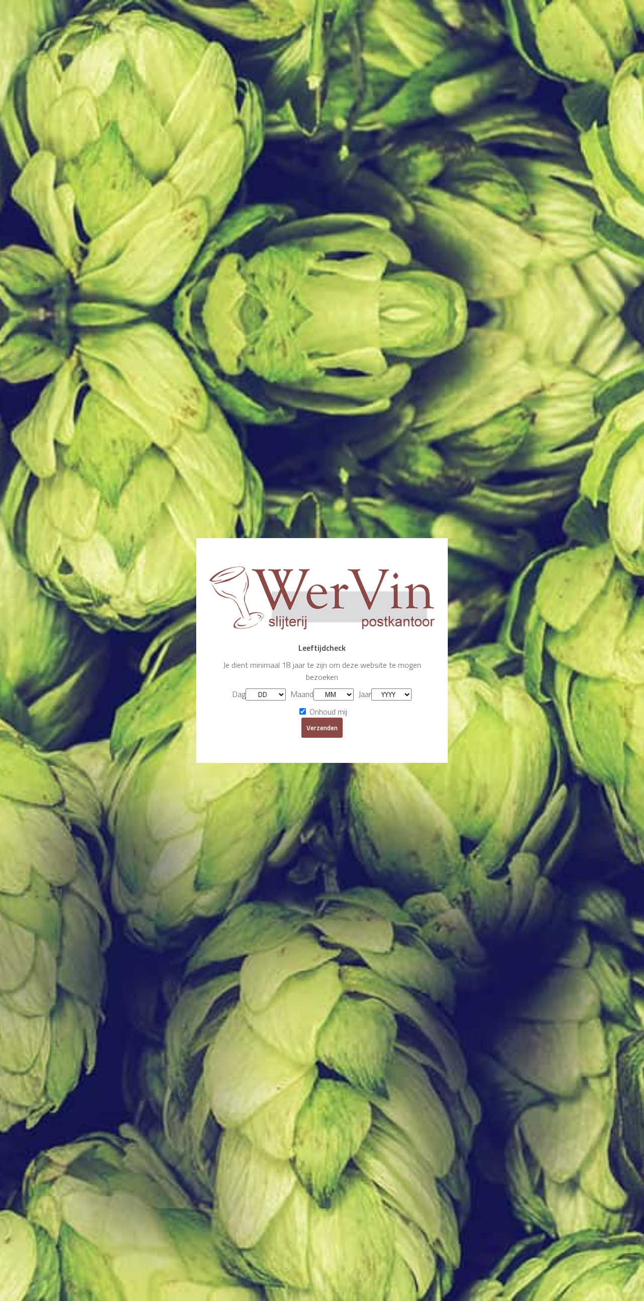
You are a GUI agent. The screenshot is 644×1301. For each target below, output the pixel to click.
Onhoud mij (327, 712)
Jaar (365, 694)
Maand (302, 694)
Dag (239, 694)
